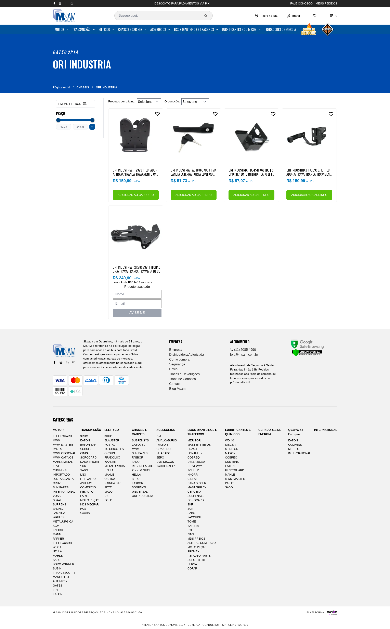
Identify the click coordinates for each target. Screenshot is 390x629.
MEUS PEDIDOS (326, 3)
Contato (175, 384)
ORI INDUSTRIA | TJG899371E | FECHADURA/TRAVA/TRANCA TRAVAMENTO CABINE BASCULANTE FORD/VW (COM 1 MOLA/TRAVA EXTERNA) (308, 172)
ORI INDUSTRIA (82, 64)
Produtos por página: (121, 101)
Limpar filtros (69, 103)
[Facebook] (54, 362)
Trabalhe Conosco (182, 379)
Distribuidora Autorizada (186, 354)
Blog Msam (177, 388)
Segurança (177, 364)
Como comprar (180, 359)
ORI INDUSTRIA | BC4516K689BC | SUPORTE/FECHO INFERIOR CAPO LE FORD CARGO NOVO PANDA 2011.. (251, 172)
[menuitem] (62, 29)
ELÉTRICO (104, 29)
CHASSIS (83, 87)
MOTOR (59, 29)
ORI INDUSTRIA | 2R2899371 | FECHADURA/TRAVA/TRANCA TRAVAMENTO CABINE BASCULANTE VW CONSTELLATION (136, 269)
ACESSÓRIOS (158, 29)
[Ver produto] (135, 136)
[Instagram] (61, 362)
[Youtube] (73, 362)
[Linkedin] (67, 362)
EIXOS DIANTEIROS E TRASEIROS (194, 29)
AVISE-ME (137, 312)
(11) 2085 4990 (244, 349)
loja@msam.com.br (244, 354)
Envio (173, 369)
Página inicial (61, 87)
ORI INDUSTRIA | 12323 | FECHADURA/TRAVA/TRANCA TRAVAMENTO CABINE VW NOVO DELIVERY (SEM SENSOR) (135, 172)
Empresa (175, 349)
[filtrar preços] (92, 127)
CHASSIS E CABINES (130, 29)
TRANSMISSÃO (81, 29)
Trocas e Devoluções (184, 374)
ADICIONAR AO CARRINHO (136, 195)
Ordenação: (172, 101)
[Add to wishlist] (157, 114)
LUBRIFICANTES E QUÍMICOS (239, 29)
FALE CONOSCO (301, 3)
